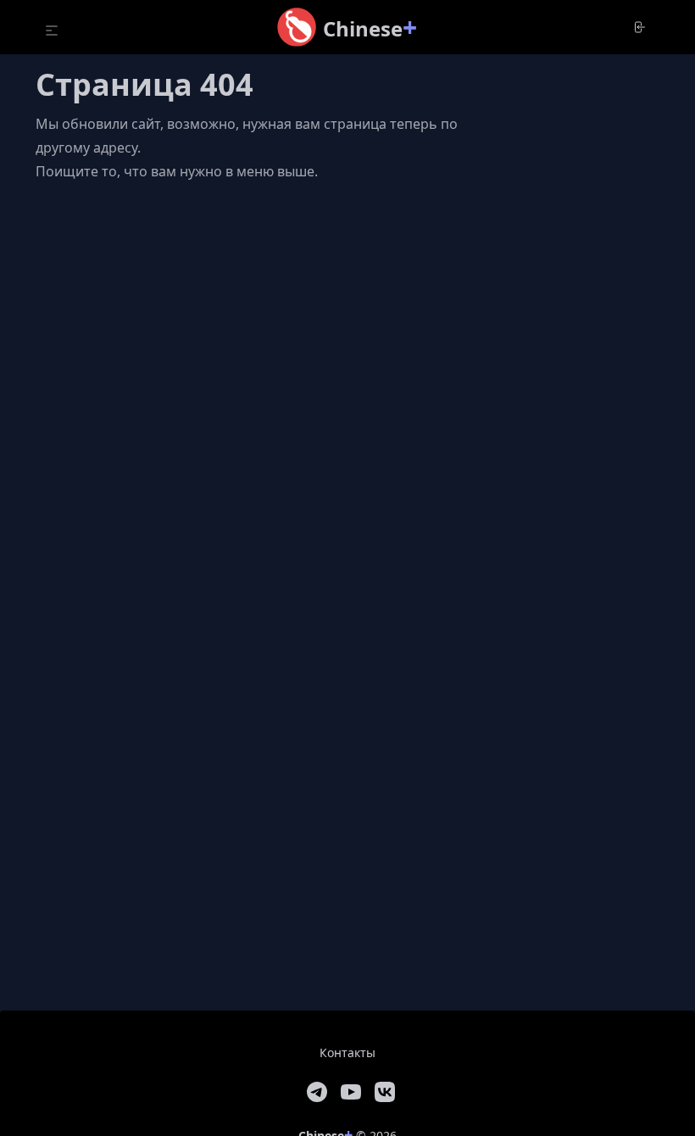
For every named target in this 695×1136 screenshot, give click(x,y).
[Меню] (52, 30)
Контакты (347, 1052)
